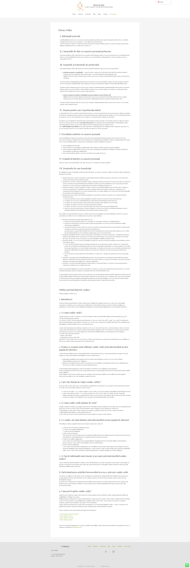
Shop (99, 14)
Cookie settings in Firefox (66, 516)
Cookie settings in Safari (65, 520)
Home (74, 14)
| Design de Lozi (103, 566)
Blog (94, 14)
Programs (88, 14)
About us (80, 14)
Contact (105, 14)
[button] (128, 546)
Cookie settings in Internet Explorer (69, 514)
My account (113, 14)
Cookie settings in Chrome (66, 518)
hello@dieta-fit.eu (77, 527)
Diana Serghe (98, 5)
